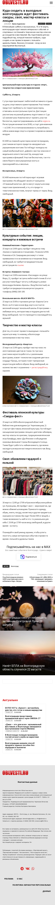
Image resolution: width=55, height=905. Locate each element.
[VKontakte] (27, 869)
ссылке (20, 265)
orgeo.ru (46, 121)
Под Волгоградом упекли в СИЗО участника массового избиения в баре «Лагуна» (13, 579)
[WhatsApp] (33, 869)
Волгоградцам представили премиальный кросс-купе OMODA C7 (22, 717)
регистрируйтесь (40, 367)
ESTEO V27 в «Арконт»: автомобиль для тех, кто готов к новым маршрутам (23, 709)
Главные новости (12, 731)
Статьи (48, 24)
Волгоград (14, 566)
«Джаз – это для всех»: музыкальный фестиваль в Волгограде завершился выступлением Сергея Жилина (23, 726)
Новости (41, 24)
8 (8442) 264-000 (28, 821)
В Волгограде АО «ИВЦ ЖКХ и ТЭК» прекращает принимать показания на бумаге (41, 579)
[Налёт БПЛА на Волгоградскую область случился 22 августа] (27, 653)
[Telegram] (22, 869)
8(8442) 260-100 (13, 816)
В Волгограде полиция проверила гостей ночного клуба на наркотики (22, 736)
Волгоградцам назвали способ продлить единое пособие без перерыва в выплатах (20, 745)
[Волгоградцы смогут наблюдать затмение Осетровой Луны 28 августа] (27, 608)
